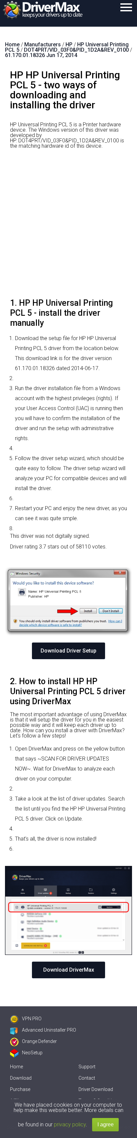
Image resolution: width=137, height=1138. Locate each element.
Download (21, 1078)
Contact (86, 1078)
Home (16, 1066)
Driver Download (95, 1089)
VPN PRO (32, 1018)
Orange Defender (39, 1041)
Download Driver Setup (68, 651)
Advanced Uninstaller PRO (49, 1030)
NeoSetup (32, 1052)
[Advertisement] (68, 226)
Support (86, 1066)
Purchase (20, 1089)
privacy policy (70, 1124)
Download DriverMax (68, 970)
